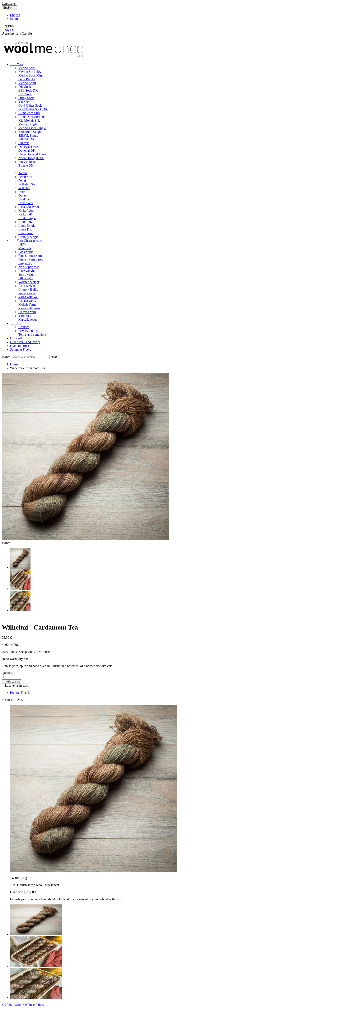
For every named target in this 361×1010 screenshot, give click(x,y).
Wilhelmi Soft (27, 184)
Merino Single (27, 124)
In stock (7, 699)
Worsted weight (28, 282)
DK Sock (24, 86)
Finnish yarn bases (30, 259)
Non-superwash (28, 267)
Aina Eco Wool (28, 207)
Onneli (22, 195)
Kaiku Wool (26, 210)
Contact (23, 327)
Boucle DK (26, 165)
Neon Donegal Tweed (33, 154)
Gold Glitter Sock (30, 105)
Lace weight (26, 270)
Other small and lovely (25, 342)
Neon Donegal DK (31, 158)
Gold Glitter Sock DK (33, 109)
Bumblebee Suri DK (32, 116)
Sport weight (26, 274)
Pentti (22, 180)
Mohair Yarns (27, 304)
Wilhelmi (24, 188)
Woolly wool (27, 293)
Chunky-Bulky (28, 289)
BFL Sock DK (28, 90)
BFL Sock (25, 94)
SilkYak (23, 143)
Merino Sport (27, 83)
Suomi (14, 18)
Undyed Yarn (27, 312)
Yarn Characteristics (26, 240)
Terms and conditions (32, 334)
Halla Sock (25, 203)
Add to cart (11, 681)
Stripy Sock (26, 98)
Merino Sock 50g (29, 71)
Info (16, 323)
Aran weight (26, 285)
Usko (21, 192)
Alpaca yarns (27, 300)
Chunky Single (28, 237)
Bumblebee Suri (29, 113)
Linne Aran (25, 233)
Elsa (21, 169)
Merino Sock (27, 68)
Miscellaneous (27, 319)
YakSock (24, 101)
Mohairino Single (29, 131)
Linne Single (26, 225)
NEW (22, 244)
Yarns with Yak (28, 297)
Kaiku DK (25, 214)
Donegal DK (27, 150)
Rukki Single (27, 218)
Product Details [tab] (20, 692)
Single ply (25, 263)
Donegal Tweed (28, 147)
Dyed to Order (19, 346)
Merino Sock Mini (30, 75)
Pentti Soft (25, 177)
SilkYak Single (28, 135)
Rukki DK (25, 222)
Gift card (16, 338)
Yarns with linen (29, 308)
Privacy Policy (28, 330)
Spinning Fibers (20, 349)
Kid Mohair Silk (29, 120)
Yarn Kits (24, 315)
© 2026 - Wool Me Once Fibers (23, 1004)
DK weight (25, 278)
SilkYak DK (26, 139)
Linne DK (25, 229)
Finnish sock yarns (30, 255)
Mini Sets (24, 248)
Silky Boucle (27, 162)
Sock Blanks (26, 79)
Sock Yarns (25, 252)
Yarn (16, 64)
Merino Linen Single (32, 128)
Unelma (23, 199)
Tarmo (22, 173)
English (15, 15)
